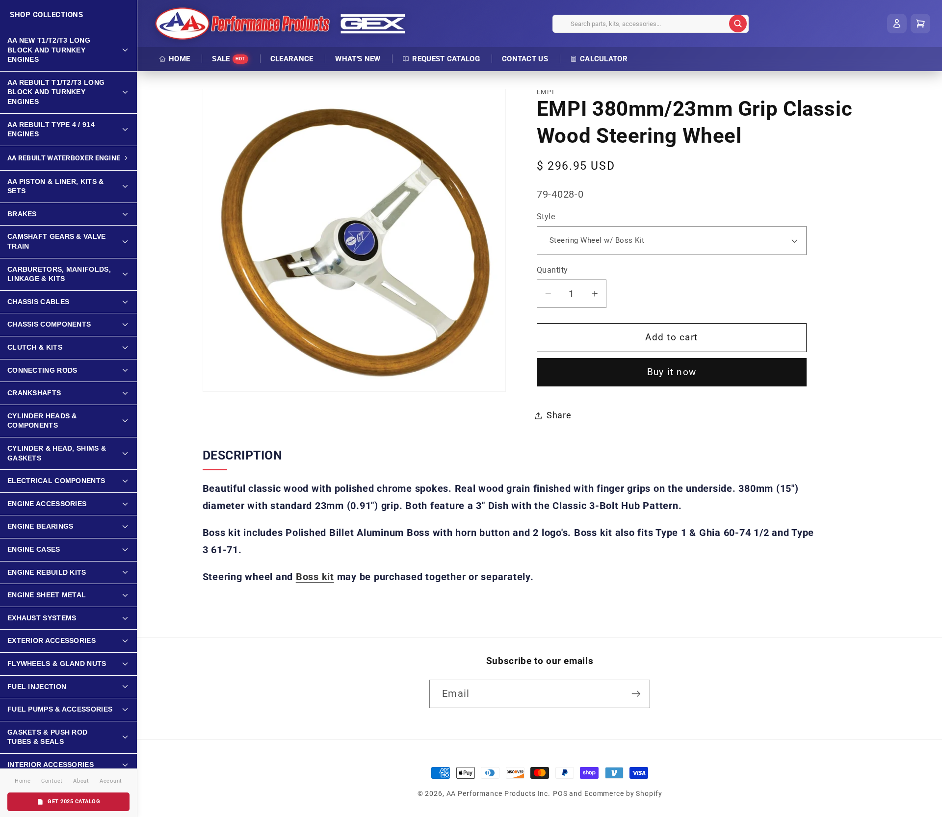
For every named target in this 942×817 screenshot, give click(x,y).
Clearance (292, 58)
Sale (228, 58)
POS (560, 793)
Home (179, 58)
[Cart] (920, 23)
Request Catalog (446, 58)
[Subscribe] (636, 694)
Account (111, 781)
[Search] (738, 23)
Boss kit (315, 577)
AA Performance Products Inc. (498, 793)
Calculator (604, 58)
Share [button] (559, 415)
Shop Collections (46, 14)
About (81, 781)
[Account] (897, 23)
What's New (357, 58)
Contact (52, 781)
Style (546, 216)
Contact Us (525, 58)
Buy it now (672, 372)
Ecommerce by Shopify (623, 793)
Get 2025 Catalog (74, 801)
